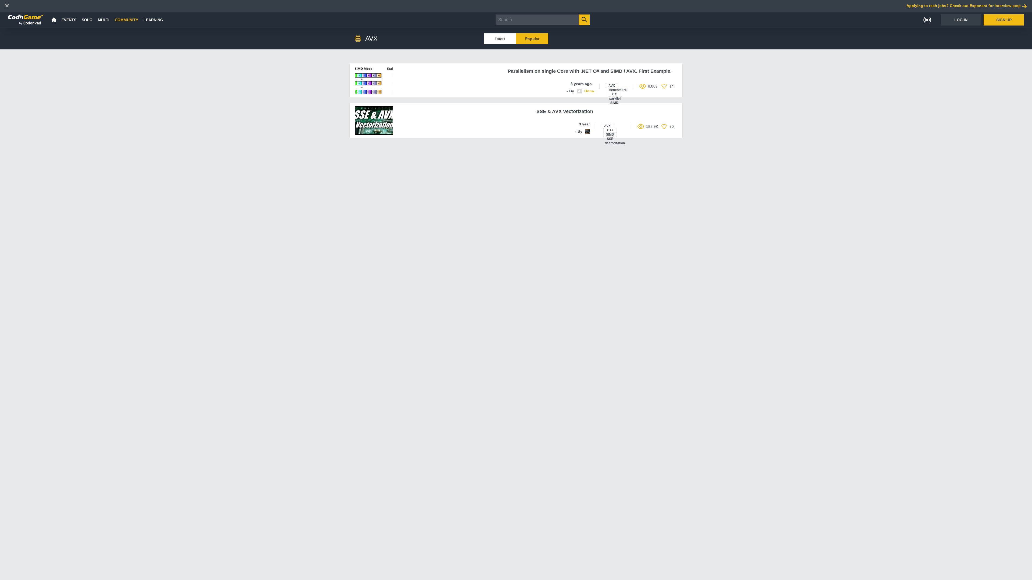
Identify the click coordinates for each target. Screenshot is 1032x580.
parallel (615, 98)
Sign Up (1004, 20)
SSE (610, 139)
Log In (961, 20)
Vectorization (615, 143)
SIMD (614, 103)
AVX (611, 86)
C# (614, 94)
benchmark (618, 90)
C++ (610, 130)
